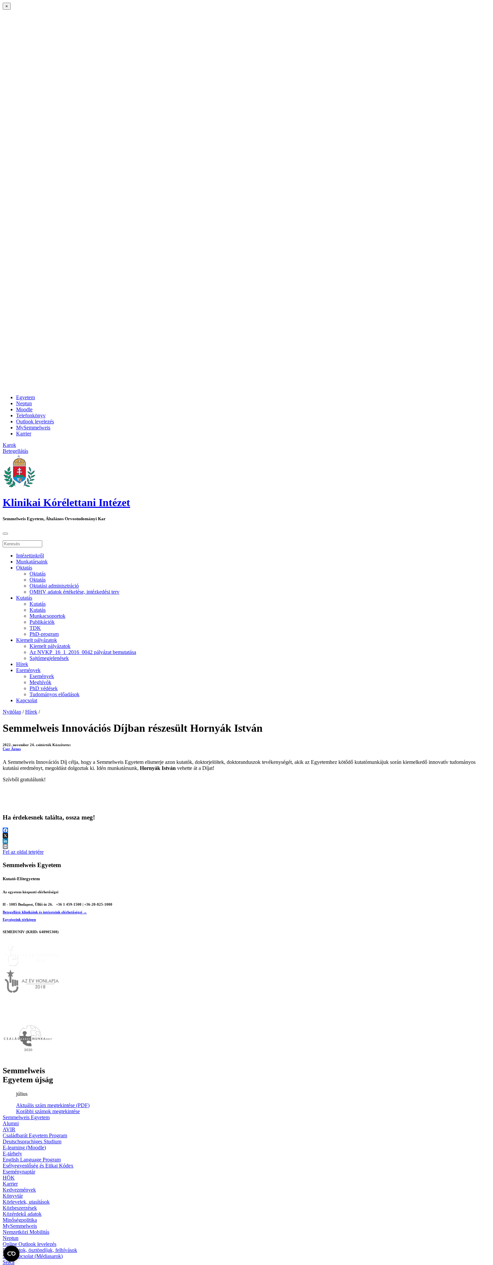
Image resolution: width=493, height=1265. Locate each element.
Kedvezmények (19, 1190)
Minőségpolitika (20, 1220)
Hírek (22, 664)
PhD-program (44, 634)
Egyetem (25, 397)
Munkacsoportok (47, 616)
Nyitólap (12, 712)
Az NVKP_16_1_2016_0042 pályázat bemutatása (83, 652)
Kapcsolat (26, 700)
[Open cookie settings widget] (11, 1254)
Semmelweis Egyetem (26, 1117)
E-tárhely (12, 1153)
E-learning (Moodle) (24, 1147)
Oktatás (24, 567)
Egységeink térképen (19, 919)
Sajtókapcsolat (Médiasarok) (33, 1256)
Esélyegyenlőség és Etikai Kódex (38, 1165)
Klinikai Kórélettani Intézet (66, 502)
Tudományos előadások (54, 694)
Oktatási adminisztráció (54, 586)
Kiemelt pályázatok (36, 640)
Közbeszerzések (20, 1208)
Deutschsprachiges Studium (32, 1141)
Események (28, 670)
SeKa (8, 1262)
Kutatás (24, 598)
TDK (35, 628)
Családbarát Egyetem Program (35, 1135)
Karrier (23, 433)
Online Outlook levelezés (29, 1244)
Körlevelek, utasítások (26, 1202)
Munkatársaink (32, 561)
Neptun (24, 403)
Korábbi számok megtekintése (48, 1111)
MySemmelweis (33, 427)
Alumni (11, 1123)
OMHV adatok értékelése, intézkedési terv (74, 592)
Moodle (24, 409)
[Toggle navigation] (5, 534)
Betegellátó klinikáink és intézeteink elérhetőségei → (45, 912)
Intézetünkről (30, 555)
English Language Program (32, 1159)
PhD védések (44, 688)
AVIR (9, 1129)
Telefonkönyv (31, 415)
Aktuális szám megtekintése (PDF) (53, 1105)
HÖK (9, 1178)
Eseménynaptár (19, 1171)
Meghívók (40, 682)
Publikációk (42, 622)
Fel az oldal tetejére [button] (23, 852)
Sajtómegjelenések (49, 658)
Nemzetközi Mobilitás (26, 1232)
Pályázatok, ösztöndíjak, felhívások (40, 1250)
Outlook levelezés (35, 421)
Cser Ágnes (12, 749)
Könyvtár (13, 1196)
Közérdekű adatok (22, 1214)
